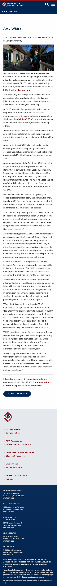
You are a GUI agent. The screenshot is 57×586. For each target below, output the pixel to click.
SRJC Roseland (10, 533)
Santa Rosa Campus (12, 490)
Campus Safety (13, 429)
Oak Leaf (22, 119)
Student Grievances (15, 456)
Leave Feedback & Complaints (20, 452)
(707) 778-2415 (8, 511)
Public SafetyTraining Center (11, 518)
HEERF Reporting (14, 467)
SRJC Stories (9, 11)
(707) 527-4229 (8, 541)
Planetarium (23, 89)
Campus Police (13, 433)
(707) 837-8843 (8, 527)
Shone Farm (8, 546)
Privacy (9, 479)
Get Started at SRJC (17, 393)
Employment (12, 464)
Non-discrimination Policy (18, 444)
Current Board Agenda (16, 475)
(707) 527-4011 (8, 498)
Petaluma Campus (11, 504)
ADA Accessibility (14, 441)
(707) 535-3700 (8, 554)
